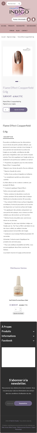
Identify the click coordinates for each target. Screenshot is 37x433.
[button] (21, 19)
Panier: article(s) (19, 19)
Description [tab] (8, 137)
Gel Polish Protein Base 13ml (18, 300)
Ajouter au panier (19, 109)
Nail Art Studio (14, 421)
